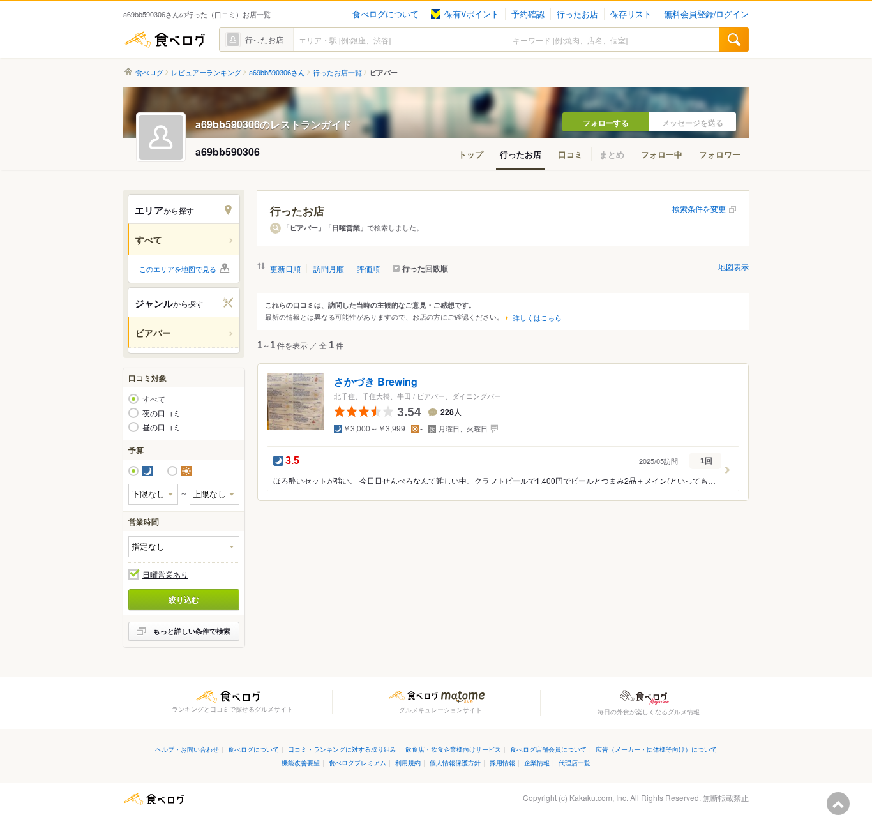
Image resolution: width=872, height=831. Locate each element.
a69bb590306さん (277, 72)
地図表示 (733, 266)
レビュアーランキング (206, 72)
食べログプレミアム (357, 762)
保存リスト (631, 14)
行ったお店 (577, 14)
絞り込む (184, 599)
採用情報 (502, 762)
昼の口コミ (161, 427)
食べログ (164, 39)
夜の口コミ (161, 413)
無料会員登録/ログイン (706, 14)
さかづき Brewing (375, 382)
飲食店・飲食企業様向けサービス (453, 749)
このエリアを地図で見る (177, 269)
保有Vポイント (471, 14)
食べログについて (385, 14)
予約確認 (528, 14)
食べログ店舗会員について (548, 749)
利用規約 (408, 762)
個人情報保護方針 (455, 762)
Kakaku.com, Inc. (598, 797)
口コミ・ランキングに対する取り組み (342, 749)
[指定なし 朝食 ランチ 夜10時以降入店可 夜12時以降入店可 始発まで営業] (183, 546)
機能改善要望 (301, 762)
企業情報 (537, 762)
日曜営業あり (165, 574)
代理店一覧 (574, 762)
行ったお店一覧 (337, 72)
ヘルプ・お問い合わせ (187, 749)
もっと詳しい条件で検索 (191, 631)
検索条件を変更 (699, 208)
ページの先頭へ (838, 803)
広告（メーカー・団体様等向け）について (656, 749)
